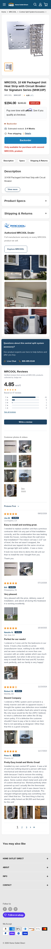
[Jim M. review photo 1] (11, 569)
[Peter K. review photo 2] (26, 812)
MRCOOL (12, 12)
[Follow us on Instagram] (10, 909)
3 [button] (26, 827)
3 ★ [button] (6, 403)
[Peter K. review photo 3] (41, 812)
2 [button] (22, 827)
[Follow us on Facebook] (5, 909)
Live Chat (11, 361)
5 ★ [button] (6, 397)
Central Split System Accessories (31, 12)
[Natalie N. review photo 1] (11, 673)
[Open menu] (4, 4)
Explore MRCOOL (15, 249)
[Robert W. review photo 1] (11, 737)
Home (3, 12)
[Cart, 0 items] (46, 4)
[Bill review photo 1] (11, 614)
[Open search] (35, 4)
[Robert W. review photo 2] (26, 737)
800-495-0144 (28, 361)
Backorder (25, 140)
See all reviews (10, 412)
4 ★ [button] (6, 400)
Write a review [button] (25, 422)
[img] (10, 514)
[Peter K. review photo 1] (11, 812)
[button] (30, 827)
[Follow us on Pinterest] (16, 909)
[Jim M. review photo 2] (26, 569)
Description (9, 161)
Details (28, 134)
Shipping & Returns (39, 161)
